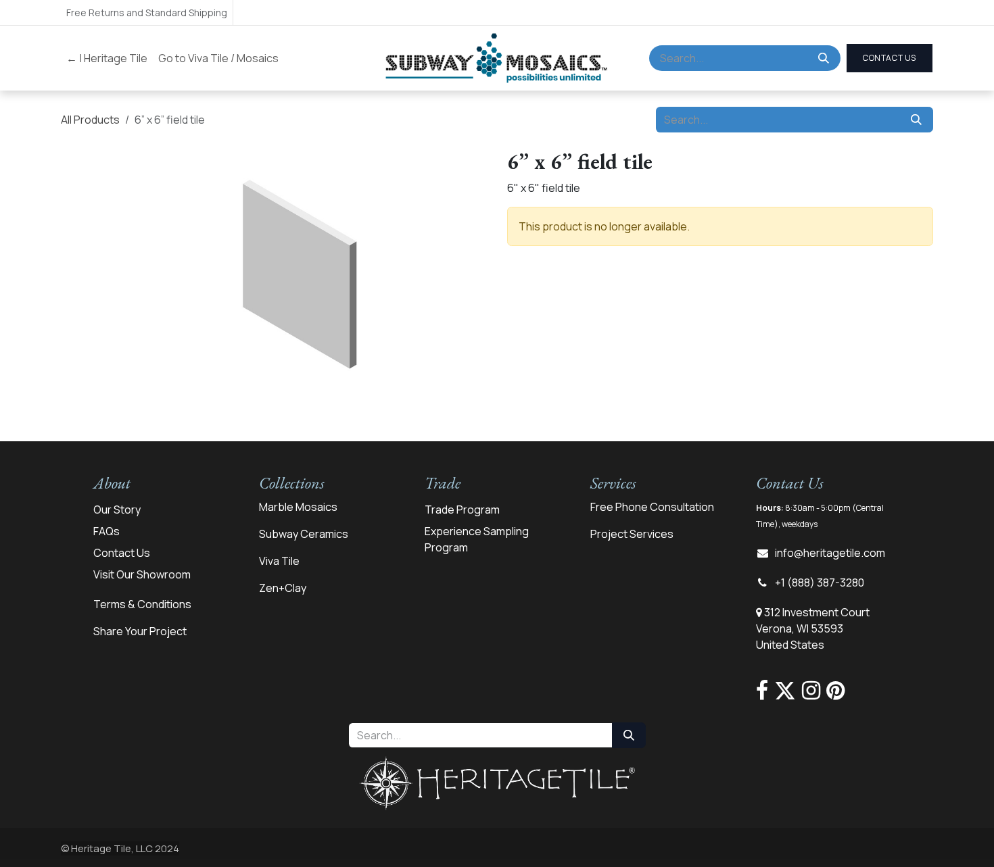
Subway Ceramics (303, 533)
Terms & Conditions (142, 604)
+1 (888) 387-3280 (819, 582)
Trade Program (462, 509)
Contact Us (121, 552)
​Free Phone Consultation (652, 506)
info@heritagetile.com (830, 552)
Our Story (117, 509)
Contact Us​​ (889, 58)
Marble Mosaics (298, 506)
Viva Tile (279, 560)
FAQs (106, 531)
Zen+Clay (282, 587)
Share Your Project (140, 631)
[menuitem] (107, 58)
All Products (90, 119)
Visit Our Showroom (142, 574)
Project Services (631, 533)
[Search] (824, 58)
